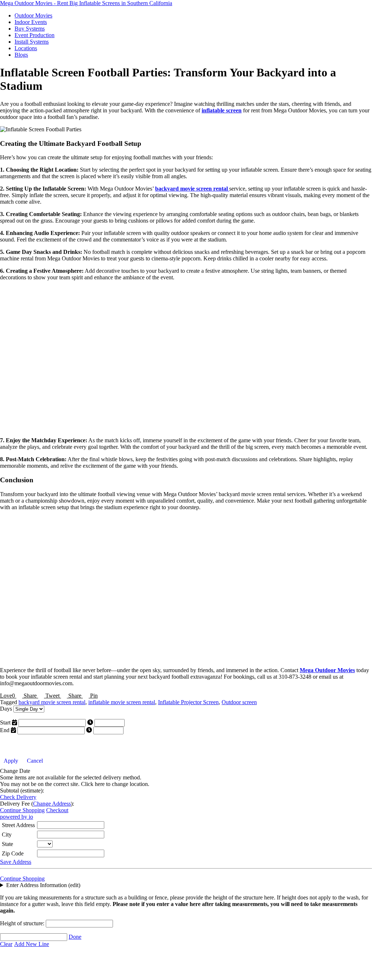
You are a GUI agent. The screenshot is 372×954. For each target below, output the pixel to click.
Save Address (15, 862)
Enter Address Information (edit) (43, 885)
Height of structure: (23, 923)
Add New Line (31, 944)
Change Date (15, 771)
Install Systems (32, 42)
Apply (11, 761)
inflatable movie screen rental (121, 702)
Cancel (35, 761)
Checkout (57, 810)
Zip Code (13, 853)
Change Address (52, 804)
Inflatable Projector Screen (188, 702)
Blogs (21, 55)
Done (75, 937)
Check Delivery (18, 797)
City (7, 834)
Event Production (34, 35)
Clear (6, 944)
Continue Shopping (22, 810)
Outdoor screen (239, 702)
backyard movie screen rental (52, 702)
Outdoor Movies (33, 15)
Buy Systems (30, 28)
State (7, 844)
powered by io (16, 817)
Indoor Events (31, 22)
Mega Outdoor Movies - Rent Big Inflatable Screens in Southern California (86, 3)
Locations (26, 48)
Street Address (18, 825)
